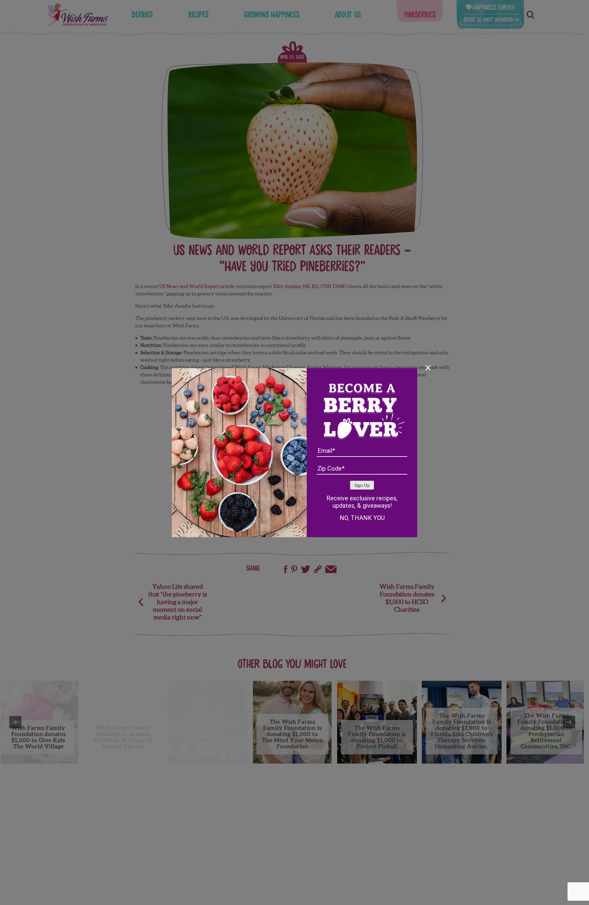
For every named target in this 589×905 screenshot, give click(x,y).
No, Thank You (362, 518)
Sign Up (362, 485)
